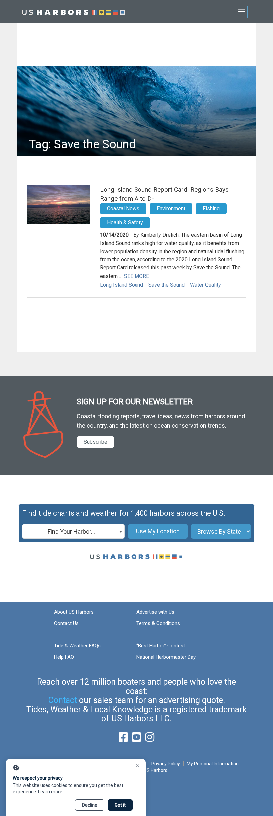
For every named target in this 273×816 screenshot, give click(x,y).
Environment (171, 208)
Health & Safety (125, 222)
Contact (62, 700)
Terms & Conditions (158, 623)
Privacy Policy (165, 763)
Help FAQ (64, 657)
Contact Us (66, 623)
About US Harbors (74, 612)
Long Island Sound (121, 285)
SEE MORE (136, 276)
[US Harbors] (73, 11)
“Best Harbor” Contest (160, 646)
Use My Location (158, 531)
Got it (120, 805)
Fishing (211, 208)
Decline (89, 805)
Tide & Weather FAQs (77, 646)
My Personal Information (213, 763)
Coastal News (123, 208)
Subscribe (95, 442)
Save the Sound (166, 285)
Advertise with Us (155, 612)
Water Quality (205, 285)
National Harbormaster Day (166, 657)
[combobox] (73, 531)
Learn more (50, 791)
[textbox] (73, 531)
